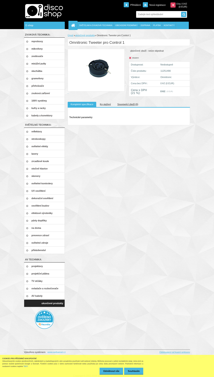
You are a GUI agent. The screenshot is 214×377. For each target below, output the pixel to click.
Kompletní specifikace (82, 104)
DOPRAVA (145, 25)
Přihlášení (135, 5)
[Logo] (44, 11)
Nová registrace (157, 5)
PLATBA (157, 25)
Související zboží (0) (127, 104)
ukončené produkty (85, 35)
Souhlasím (134, 371)
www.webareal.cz (56, 352)
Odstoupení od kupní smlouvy (174, 352)
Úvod (70, 35)
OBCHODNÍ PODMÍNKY (126, 25)
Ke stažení (105, 104)
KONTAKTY (169, 25)
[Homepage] (74, 25)
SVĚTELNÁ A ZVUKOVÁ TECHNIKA (95, 25)
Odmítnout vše (111, 371)
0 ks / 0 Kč (181, 4)
